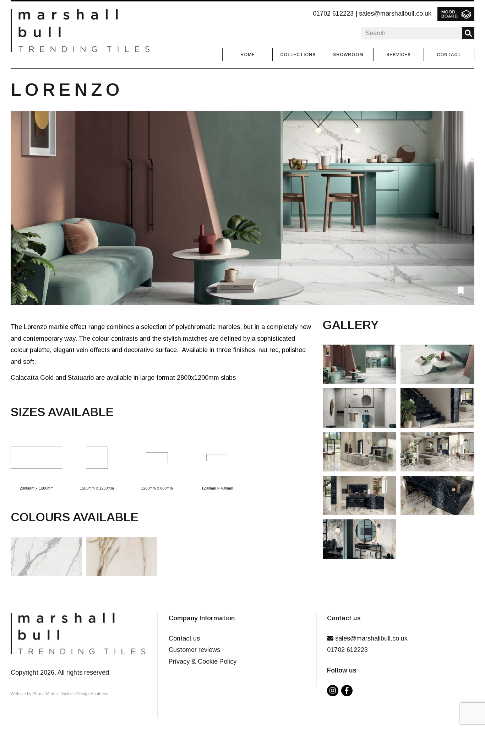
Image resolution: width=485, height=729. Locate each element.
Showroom (348, 54)
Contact (449, 54)
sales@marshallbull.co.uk (395, 13)
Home (247, 54)
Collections (298, 54)
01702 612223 (333, 13)
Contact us (184, 638)
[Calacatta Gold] (123, 558)
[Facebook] (348, 691)
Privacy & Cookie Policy (202, 661)
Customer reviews (194, 649)
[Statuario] (242, 208)
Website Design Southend (85, 694)
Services (398, 54)
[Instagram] (334, 691)
